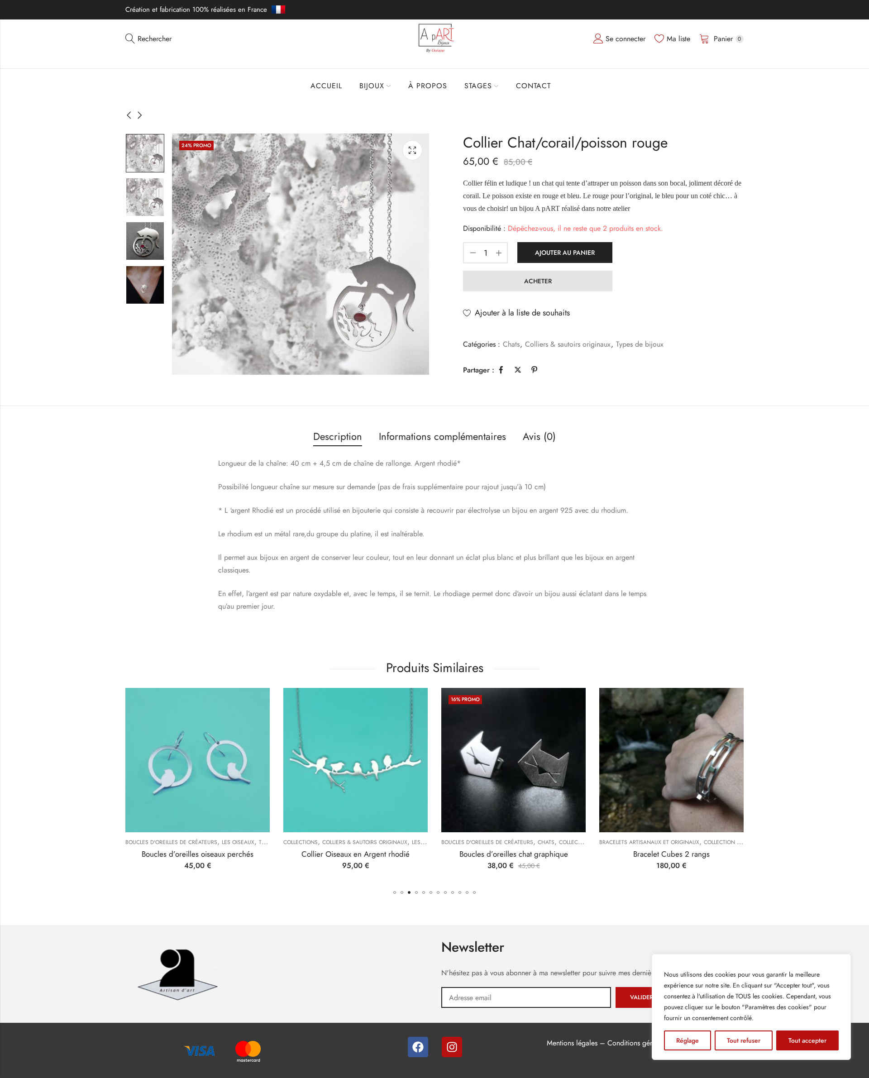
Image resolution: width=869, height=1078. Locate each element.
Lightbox (412, 150)
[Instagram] (452, 1047)
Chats (511, 344)
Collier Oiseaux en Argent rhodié (355, 854)
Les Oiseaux (238, 842)
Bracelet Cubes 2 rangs (671, 854)
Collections (300, 842)
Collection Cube (727, 842)
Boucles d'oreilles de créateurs (171, 842)
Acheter (538, 281)
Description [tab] (337, 436)
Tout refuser (743, 1040)
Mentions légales (572, 1043)
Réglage (687, 1040)
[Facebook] (418, 1047)
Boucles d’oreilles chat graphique (513, 854)
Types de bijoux (640, 344)
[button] (394, 892)
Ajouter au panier (565, 252)
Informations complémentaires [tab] (442, 436)
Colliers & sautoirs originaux (568, 344)
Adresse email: (526, 997)
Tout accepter (807, 1040)
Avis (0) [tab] (539, 436)
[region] (751, 1007)
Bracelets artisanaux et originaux (649, 842)
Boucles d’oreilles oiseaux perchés (197, 854)
